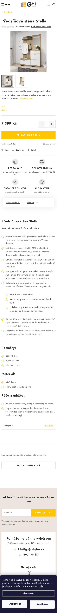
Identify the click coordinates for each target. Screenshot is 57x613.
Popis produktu (13, 202)
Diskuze (30, 202)
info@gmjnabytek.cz (31, 549)
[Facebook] (29, 573)
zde (41, 586)
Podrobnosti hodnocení (41, 26)
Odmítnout (15, 603)
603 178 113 (31, 555)
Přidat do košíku (28, 135)
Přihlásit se (43, 512)
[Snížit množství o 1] (42, 124)
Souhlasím (42, 604)
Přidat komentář (28, 465)
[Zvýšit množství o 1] (51, 124)
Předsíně (49, 425)
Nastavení (28, 593)
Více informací (26, 98)
